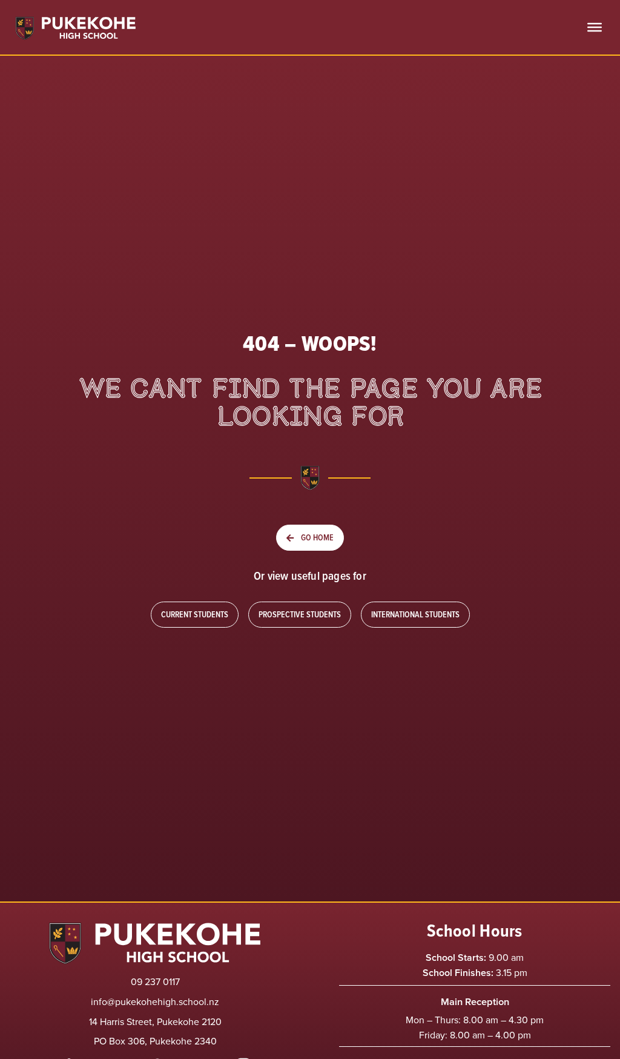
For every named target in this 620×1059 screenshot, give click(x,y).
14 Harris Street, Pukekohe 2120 (155, 1021)
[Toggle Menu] (594, 27)
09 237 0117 (155, 981)
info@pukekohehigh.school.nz (155, 1001)
